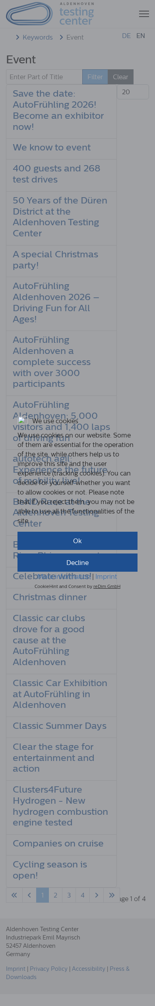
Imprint (106, 576)
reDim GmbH (106, 586)
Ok (77, 540)
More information (64, 576)
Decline (77, 562)
